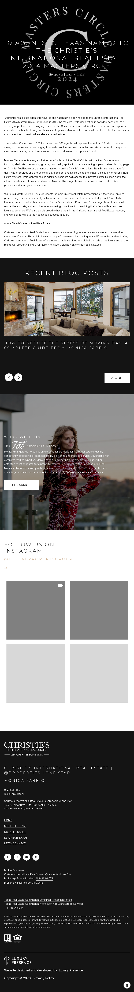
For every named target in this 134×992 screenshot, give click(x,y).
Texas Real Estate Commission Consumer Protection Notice (38, 899)
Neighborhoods (16, 837)
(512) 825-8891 (12, 789)
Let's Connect (15, 843)
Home (8, 820)
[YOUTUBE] (26, 857)
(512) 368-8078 (44, 878)
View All (117, 378)
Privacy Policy (44, 978)
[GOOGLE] (35, 857)
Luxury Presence (71, 970)
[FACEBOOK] (7, 857)
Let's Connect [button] (21, 484)
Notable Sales (15, 831)
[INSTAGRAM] (17, 857)
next (18, 377)
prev (9, 377)
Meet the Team (15, 825)
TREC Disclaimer (13, 907)
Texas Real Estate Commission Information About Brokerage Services (43, 903)
